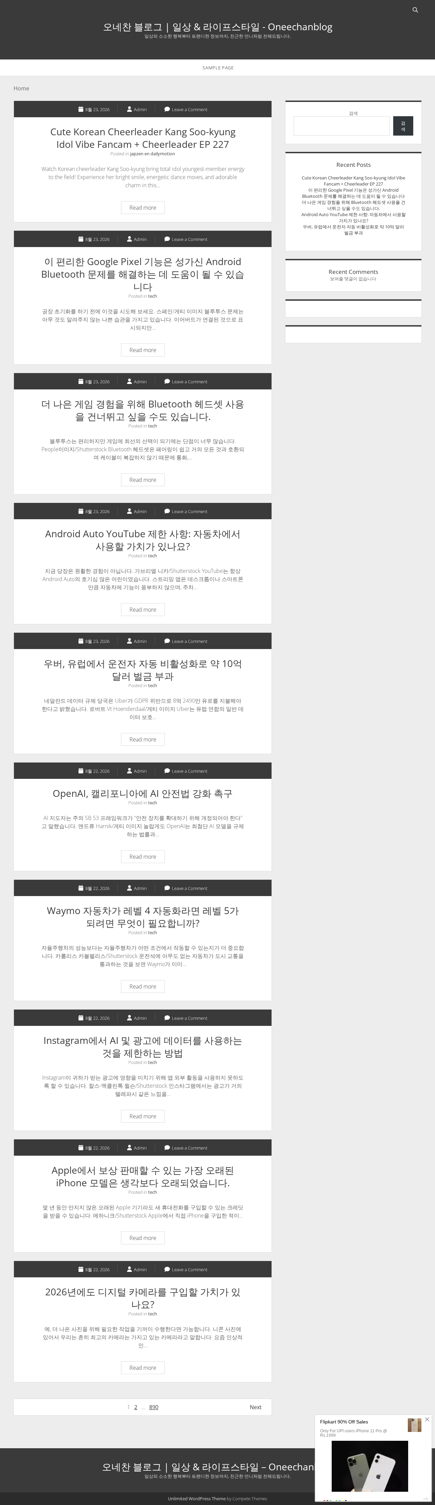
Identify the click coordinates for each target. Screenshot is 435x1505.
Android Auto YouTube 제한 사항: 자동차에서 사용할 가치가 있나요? (143, 540)
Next (256, 1407)
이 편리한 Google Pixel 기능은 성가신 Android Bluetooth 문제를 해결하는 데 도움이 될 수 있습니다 (142, 274)
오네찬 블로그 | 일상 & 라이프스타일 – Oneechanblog (217, 1466)
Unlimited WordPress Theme (197, 1498)
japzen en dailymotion (152, 154)
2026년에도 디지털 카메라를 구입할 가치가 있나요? (143, 1298)
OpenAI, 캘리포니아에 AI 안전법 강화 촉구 (143, 793)
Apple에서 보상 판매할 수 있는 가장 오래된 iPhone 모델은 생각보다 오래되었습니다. (143, 1176)
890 (153, 1407)
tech (152, 296)
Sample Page (218, 68)
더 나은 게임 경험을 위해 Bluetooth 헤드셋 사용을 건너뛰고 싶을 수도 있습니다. (142, 410)
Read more (146, 209)
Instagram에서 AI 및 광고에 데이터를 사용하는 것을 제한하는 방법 (143, 1046)
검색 (353, 113)
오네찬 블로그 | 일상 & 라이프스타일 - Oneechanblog (217, 26)
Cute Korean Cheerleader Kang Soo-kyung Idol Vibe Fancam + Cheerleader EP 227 (143, 138)
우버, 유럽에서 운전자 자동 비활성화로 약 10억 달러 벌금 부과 (143, 669)
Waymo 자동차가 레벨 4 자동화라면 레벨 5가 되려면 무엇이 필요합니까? (143, 916)
